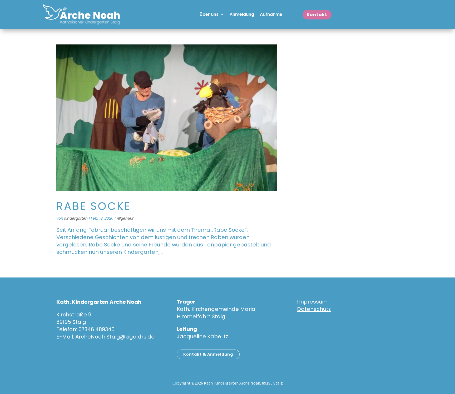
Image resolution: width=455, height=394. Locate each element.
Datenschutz (314, 309)
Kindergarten (76, 218)
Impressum (312, 301)
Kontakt (317, 15)
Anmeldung (242, 15)
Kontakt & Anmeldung (208, 354)
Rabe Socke (93, 206)
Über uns (209, 15)
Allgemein (126, 218)
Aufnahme (271, 15)
